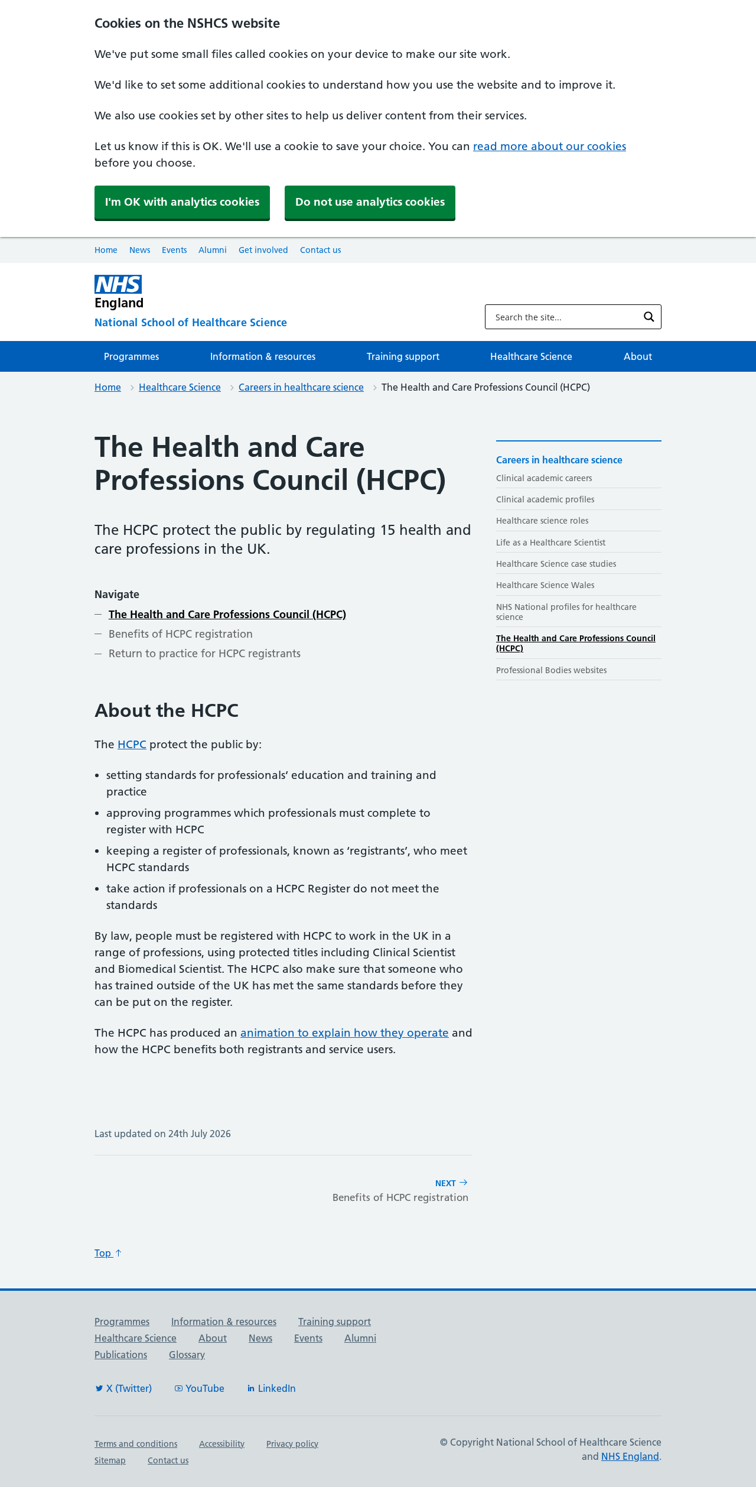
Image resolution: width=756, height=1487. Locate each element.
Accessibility (222, 1444)
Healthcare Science (531, 356)
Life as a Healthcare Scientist (550, 542)
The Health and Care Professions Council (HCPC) (227, 614)
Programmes (131, 356)
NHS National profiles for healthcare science (566, 612)
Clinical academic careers (544, 478)
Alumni (212, 250)
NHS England (630, 1456)
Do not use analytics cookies (370, 202)
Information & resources (262, 356)
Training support (403, 356)
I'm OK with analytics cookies (182, 202)
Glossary (187, 1355)
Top (103, 1253)
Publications (120, 1355)
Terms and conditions (135, 1444)
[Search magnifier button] (649, 317)
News (139, 250)
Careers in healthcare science (301, 387)
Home (106, 250)
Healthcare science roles (542, 520)
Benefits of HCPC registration (181, 634)
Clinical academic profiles (545, 499)
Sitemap (110, 1460)
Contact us (320, 250)
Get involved (263, 250)
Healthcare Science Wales (545, 585)
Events (174, 250)
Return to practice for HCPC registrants (205, 653)
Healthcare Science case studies (556, 564)
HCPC (132, 744)
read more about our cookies (549, 146)
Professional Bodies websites (551, 670)
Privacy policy (292, 1444)
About (638, 356)
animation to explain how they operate (344, 1033)
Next (400, 1190)
